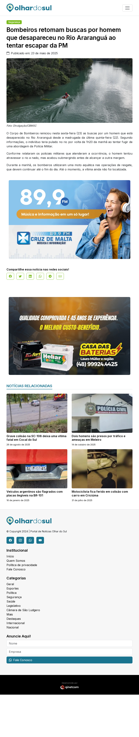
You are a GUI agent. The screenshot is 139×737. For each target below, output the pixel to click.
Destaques (14, 619)
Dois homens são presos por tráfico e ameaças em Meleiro (98, 438)
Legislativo (14, 606)
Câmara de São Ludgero (23, 610)
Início (10, 556)
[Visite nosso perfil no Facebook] (10, 540)
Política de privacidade (22, 565)
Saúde (11, 601)
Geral (10, 584)
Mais (10, 614)
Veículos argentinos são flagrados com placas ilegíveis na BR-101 (35, 493)
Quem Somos (16, 560)
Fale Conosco (16, 569)
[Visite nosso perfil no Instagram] (20, 540)
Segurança (14, 22)
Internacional (16, 623)
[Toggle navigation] (127, 8)
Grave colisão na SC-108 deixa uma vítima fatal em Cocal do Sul (36, 438)
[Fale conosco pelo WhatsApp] (30, 540)
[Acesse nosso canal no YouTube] (40, 540)
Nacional (13, 627)
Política (11, 593)
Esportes (13, 588)
